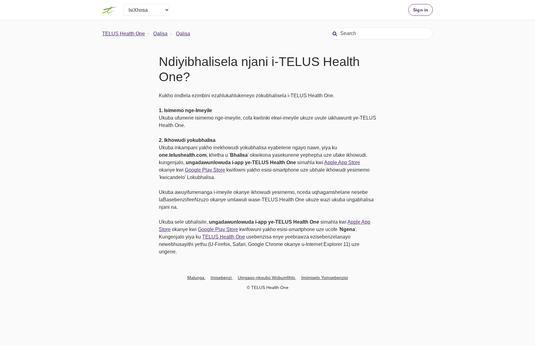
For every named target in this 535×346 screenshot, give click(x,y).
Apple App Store (342, 162)
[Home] (109, 9)
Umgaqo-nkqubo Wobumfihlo (267, 277)
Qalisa (160, 33)
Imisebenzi (222, 277)
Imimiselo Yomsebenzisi (324, 277)
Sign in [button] (420, 9)
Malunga (196, 277)
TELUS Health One (123, 33)
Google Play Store (205, 170)
